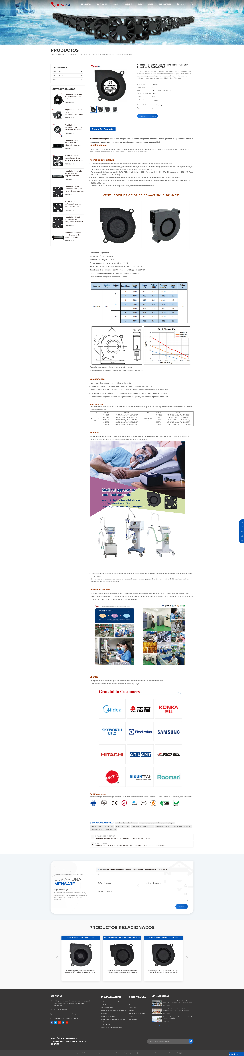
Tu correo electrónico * (154, 883)
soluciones (102, 4)
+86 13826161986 (61, 1009)
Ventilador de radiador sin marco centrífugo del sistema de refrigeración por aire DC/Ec (73, 96)
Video (150, 4)
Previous (57, 958)
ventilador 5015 (111, 829)
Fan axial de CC (105, 1025)
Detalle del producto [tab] (102, 129)
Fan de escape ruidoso (108, 1005)
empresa (131, 1010)
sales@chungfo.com (72, 1018)
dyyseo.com (133, 1053)
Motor (55, 79)
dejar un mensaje (235, 1054)
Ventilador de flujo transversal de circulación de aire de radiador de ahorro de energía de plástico (73, 142)
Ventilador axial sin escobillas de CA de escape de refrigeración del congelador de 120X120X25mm (74, 158)
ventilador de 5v (97, 829)
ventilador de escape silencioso (110, 1022)
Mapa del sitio (142, 1053)
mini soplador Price (122, 826)
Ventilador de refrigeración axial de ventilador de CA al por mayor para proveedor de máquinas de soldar (74, 204)
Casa (52, 54)
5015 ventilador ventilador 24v (142, 826)
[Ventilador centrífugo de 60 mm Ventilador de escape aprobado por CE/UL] (163, 954)
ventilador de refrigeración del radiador (113, 1019)
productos (132, 1005)
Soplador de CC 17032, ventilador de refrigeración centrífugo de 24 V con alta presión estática (74, 112)
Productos (86, 4)
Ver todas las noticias (160, 1026)
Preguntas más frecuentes (137, 1013)
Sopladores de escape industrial (102, 826)
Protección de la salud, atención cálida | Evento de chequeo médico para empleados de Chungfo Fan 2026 (178, 1002)
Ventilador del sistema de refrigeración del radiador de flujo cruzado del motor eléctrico (73, 235)
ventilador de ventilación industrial (111, 1027)
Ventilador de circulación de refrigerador (113, 1010)
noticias (131, 1016)
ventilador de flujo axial (108, 1016)
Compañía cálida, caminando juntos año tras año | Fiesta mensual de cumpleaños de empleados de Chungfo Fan (177, 1010)
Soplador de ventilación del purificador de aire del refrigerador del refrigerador (122, 938)
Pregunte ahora (146, 116)
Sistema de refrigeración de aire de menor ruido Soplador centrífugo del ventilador (81, 938)
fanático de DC (61, 54)
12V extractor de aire (107, 1007)
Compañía (127, 4)
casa (130, 1002)
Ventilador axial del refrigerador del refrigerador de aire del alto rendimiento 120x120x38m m (74, 219)
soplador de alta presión (182, 826)
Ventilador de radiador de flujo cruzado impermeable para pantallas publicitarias (73, 173)
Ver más (68, 102)
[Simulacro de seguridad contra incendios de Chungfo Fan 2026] (157, 1019)
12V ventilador (105, 1013)
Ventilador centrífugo (98, 139)
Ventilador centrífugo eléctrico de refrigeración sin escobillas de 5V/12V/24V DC (137, 869)
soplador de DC (73, 54)
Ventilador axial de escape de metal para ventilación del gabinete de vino (74, 189)
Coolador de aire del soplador (127, 823)
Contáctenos (165, 4)
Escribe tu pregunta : (105, 891)
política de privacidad (159, 1053)
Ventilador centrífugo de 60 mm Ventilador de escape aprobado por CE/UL (163, 938)
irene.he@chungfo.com (73, 1014)
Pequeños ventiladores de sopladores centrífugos (156, 823)
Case (115, 4)
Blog (140, 4)
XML (149, 1053)
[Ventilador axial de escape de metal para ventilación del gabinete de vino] (58, 191)
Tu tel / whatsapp (104, 883)
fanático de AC (58, 75)
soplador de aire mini (163, 826)
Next (187, 958)
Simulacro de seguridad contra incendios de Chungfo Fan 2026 (178, 1017)
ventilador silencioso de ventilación (111, 1002)
